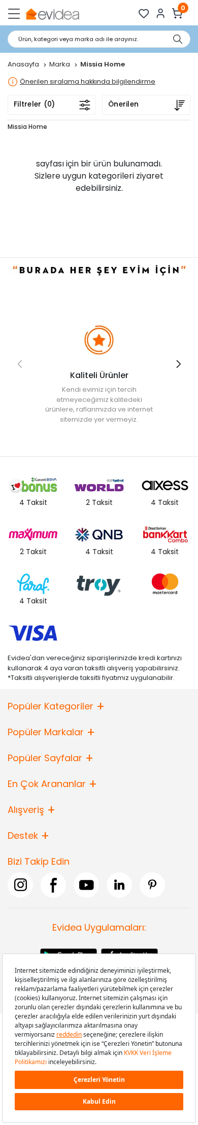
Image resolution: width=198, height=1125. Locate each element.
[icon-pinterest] (152, 885)
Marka (60, 64)
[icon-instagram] (20, 885)
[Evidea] (52, 13)
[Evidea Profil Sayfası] (161, 13)
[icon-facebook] (53, 885)
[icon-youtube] (86, 885)
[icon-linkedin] (119, 885)
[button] (178, 364)
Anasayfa (24, 64)
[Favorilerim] (144, 13)
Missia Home (27, 126)
